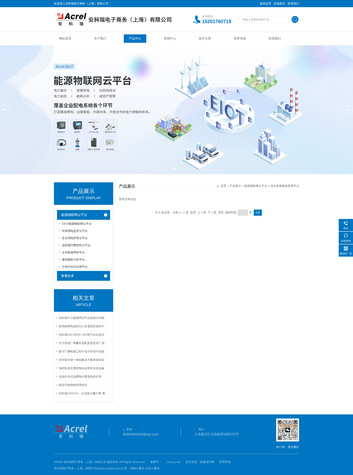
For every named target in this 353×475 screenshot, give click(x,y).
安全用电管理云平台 (75, 238)
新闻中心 (170, 38)
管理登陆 (225, 462)
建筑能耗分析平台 (73, 259)
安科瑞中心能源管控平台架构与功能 (81, 317)
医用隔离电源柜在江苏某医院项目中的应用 (84, 326)
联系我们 (293, 3)
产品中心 (135, 38)
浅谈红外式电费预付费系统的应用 (80, 376)
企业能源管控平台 (73, 252)
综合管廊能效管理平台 (284, 185)
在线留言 (279, 3)
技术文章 (205, 38)
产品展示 (235, 185)
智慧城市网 (207, 462)
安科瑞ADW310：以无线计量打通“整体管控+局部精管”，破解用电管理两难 (84, 393)
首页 (223, 185)
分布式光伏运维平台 (75, 266)
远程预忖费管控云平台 (76, 245)
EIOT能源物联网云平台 (77, 223)
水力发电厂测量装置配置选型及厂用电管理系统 (84, 343)
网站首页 (65, 38)
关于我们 (100, 38)
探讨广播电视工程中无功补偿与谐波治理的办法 (84, 351)
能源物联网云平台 (74, 215)
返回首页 (265, 3)
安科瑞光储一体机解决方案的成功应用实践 (84, 359)
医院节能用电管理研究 (73, 385)
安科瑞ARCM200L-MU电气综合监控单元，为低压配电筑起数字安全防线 (84, 334)
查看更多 (67, 276)
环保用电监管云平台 (75, 230)
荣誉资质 (240, 38)
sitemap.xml (174, 462)
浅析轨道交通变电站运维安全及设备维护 (84, 368)
